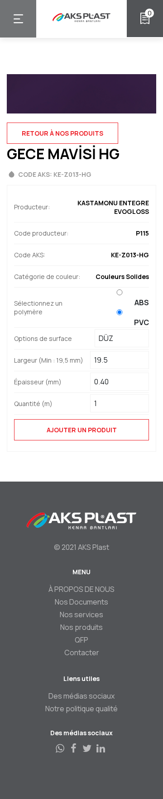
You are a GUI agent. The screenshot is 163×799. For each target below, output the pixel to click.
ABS (141, 302)
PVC (141, 322)
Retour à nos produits (62, 133)
